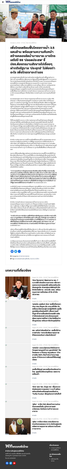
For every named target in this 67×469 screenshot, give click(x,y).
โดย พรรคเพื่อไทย (31, 43)
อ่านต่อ (34, 299)
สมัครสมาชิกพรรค (55, 460)
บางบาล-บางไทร (34, 259)
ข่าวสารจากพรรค (24, 256)
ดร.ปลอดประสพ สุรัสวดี (22, 259)
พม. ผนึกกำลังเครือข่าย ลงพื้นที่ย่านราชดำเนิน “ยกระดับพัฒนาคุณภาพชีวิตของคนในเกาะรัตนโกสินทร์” (46, 333)
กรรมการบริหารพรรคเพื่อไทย (56, 449)
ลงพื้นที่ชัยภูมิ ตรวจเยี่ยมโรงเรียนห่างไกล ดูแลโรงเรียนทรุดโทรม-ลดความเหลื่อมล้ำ (46, 372)
